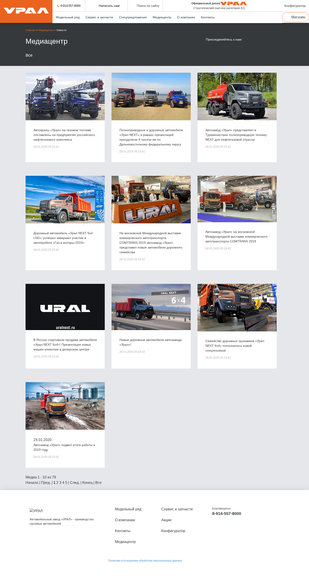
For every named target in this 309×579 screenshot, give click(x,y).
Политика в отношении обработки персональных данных (145, 560)
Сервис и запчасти (99, 17)
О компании (186, 17)
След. (75, 483)
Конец (87, 483)
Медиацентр (162, 17)
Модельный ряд (68, 17)
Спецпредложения (133, 17)
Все (29, 55)
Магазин (298, 17)
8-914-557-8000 (70, 5)
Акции (166, 520)
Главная (30, 30)
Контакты (207, 17)
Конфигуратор (173, 531)
